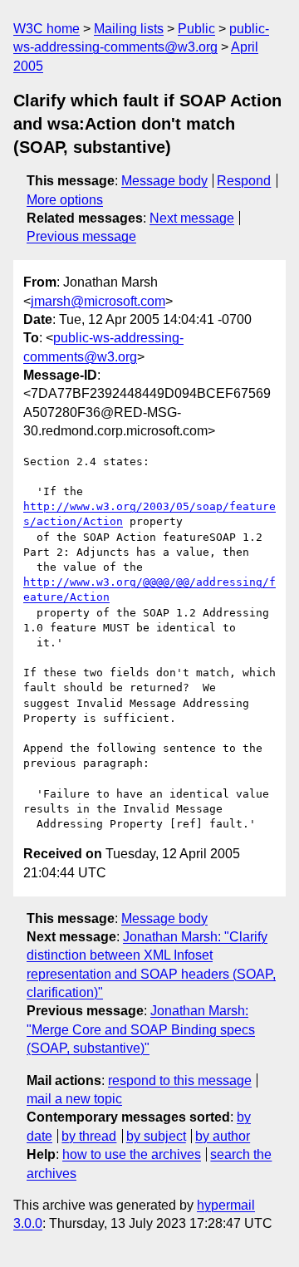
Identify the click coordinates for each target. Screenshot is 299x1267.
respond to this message (180, 1080)
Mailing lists (129, 29)
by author (222, 1136)
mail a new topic (74, 1099)
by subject (156, 1136)
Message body (164, 181)
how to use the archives (131, 1154)
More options (65, 200)
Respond (244, 181)
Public (196, 29)
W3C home (46, 29)
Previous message (81, 236)
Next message (192, 218)
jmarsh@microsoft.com (98, 301)
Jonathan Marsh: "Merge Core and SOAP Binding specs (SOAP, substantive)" (141, 1029)
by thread (88, 1136)
